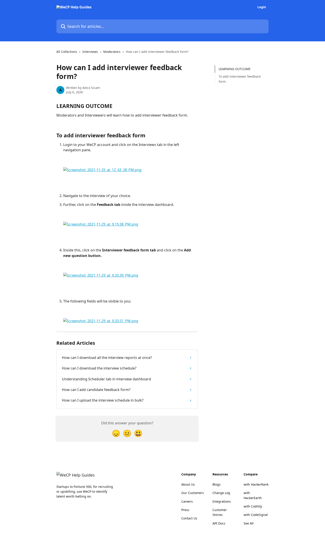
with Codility (253, 506)
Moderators (111, 52)
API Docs (218, 523)
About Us (188, 484)
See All (249, 523)
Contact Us (189, 518)
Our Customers (192, 493)
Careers (187, 501)
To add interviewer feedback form (240, 78)
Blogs (216, 484)
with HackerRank (256, 484)
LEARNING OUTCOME (234, 69)
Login (261, 7)
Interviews (90, 52)
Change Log (221, 493)
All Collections (66, 52)
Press (185, 510)
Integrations (221, 501)
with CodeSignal (256, 515)
